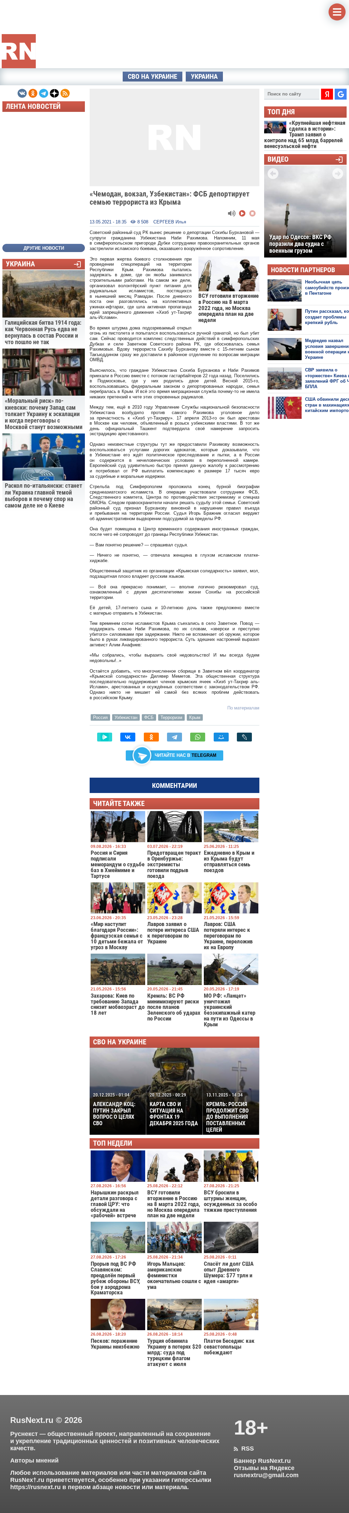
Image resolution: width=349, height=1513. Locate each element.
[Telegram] (174, 737)
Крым (194, 717)
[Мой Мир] (221, 737)
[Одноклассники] (151, 737)
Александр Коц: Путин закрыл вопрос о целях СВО (114, 1109)
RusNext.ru (32, 1420)
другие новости (44, 248)
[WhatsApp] (198, 737)
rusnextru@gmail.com (266, 1475)
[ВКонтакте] (128, 737)
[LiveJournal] (244, 737)
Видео (278, 159)
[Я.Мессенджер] (105, 737)
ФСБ (149, 717)
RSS (244, 1448)
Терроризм (171, 717)
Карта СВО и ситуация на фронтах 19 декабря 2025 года (174, 1109)
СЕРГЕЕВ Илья (169, 221)
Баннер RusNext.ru (262, 1460)
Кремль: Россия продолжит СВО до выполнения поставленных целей (227, 1112)
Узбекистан (126, 717)
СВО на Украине (152, 76)
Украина (204, 76)
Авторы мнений (34, 1460)
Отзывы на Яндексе (264, 1468)
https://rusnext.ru (35, 1487)
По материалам (243, 707)
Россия (100, 717)
